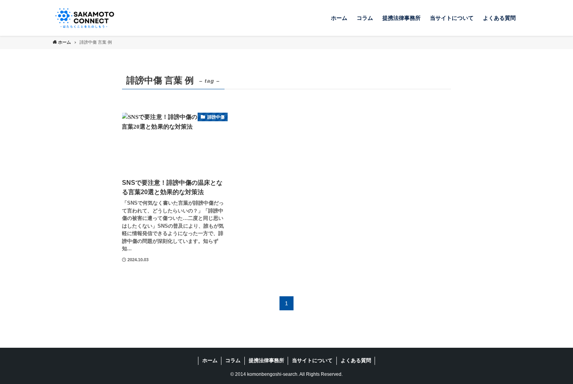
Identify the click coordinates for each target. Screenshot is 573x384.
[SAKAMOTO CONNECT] (85, 18)
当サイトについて (312, 360)
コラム (233, 360)
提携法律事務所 (266, 360)
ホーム (210, 360)
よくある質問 (356, 360)
